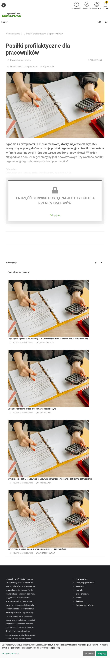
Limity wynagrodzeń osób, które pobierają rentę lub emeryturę (37, 549)
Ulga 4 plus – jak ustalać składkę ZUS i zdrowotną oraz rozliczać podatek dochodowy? (48, 339)
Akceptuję (101, 653)
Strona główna (13, 34)
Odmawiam (89, 653)
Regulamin (80, 586)
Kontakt (79, 590)
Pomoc (79, 597)
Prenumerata (82, 579)
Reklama (79, 601)
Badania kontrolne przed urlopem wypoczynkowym (32, 409)
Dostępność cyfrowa (85, 605)
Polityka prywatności (85, 582)
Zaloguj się (55, 215)
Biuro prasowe (82, 594)
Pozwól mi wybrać (10, 653)
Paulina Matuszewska (20, 60)
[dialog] (55, 650)
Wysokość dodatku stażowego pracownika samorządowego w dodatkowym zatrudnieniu (50, 479)
